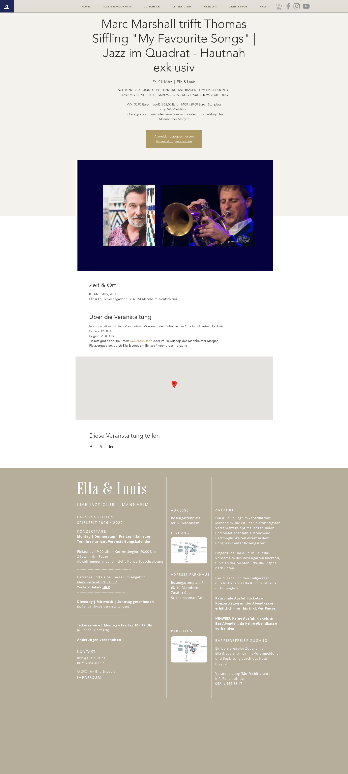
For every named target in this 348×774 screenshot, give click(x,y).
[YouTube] (306, 6)
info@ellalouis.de (91, 658)
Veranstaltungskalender (129, 541)
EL (6, 6)
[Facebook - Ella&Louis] (288, 6)
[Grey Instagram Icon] (296, 6)
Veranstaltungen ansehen (174, 141)
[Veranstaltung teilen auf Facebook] (91, 446)
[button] (279, 7)
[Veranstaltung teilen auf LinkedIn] (111, 446)
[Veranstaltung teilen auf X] (101, 446)
